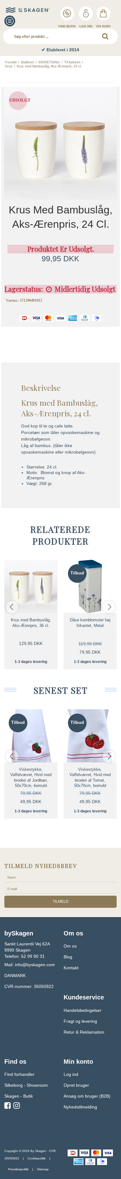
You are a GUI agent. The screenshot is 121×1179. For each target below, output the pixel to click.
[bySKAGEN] (18, 10)
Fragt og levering (80, 1021)
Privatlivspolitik (18, 1169)
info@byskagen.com (35, 964)
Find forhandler (19, 1074)
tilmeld (61, 901)
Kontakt (71, 967)
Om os (70, 946)
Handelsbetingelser (82, 1010)
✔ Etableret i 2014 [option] (60, 49)
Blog (68, 956)
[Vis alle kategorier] (9, 21)
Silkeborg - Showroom (26, 1085)
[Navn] (60, 877)
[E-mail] (60, 888)
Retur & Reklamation (84, 1032)
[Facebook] (7, 1106)
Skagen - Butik (18, 1096)
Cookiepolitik (37, 1158)
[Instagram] (16, 1106)
